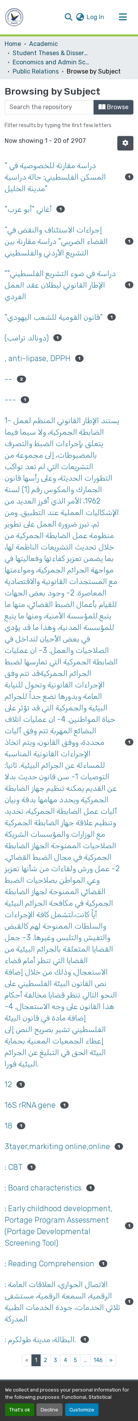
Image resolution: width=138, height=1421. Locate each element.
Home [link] (13, 43)
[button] (14, 17)
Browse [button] (116, 107)
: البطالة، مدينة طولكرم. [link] (40, 1339)
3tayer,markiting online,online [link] (57, 1146)
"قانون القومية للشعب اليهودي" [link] (54, 317)
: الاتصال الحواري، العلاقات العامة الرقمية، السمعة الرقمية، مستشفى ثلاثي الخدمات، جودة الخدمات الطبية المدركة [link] (62, 1301)
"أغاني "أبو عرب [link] (28, 209)
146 (98, 1360)
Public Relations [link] (36, 71)
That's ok (19, 1410)
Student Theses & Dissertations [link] (51, 53)
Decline (49, 1410)
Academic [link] (43, 43)
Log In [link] (95, 17)
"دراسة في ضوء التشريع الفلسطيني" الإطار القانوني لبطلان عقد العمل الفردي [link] (60, 285)
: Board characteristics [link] (43, 1187)
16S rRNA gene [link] (30, 1105)
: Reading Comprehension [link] (49, 1263)
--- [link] (10, 399)
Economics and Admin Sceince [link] (51, 62)
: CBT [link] (14, 1167)
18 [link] (8, 1125)
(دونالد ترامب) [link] (27, 337)
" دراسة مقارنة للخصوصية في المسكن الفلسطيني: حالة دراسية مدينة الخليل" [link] (55, 177)
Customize (81, 1410)
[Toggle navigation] (122, 17)
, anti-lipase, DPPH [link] (38, 358)
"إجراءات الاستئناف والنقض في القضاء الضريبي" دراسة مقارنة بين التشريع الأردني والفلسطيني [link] (56, 241)
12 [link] (8, 1084)
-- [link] (8, 379)
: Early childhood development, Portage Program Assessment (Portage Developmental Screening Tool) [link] (59, 1226)
